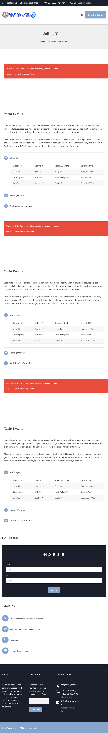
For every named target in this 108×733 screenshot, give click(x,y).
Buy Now (54, 590)
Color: (8, 576)
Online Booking (97, 15)
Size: (8, 565)
